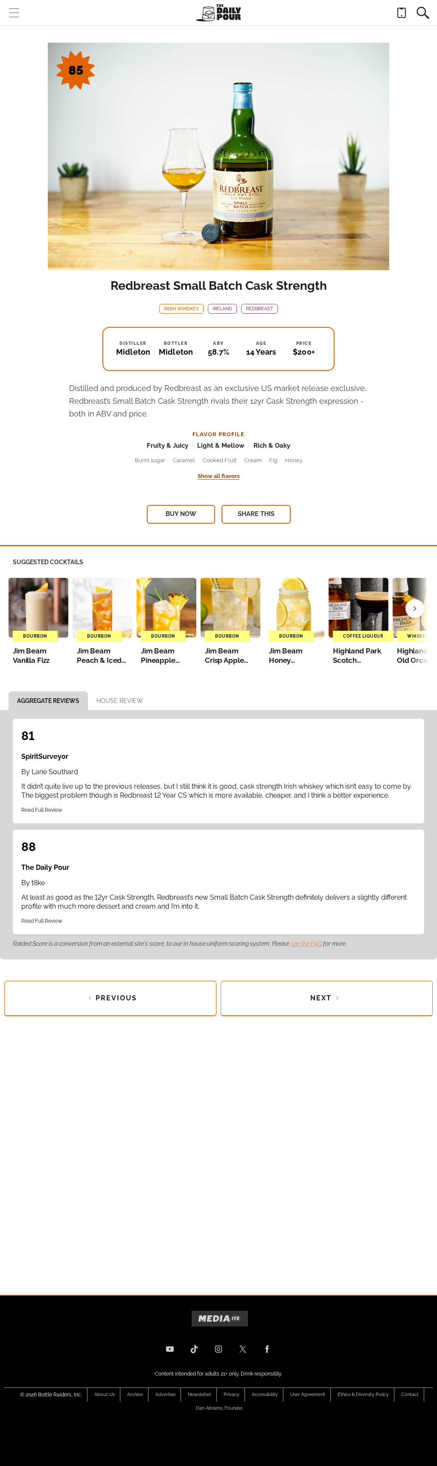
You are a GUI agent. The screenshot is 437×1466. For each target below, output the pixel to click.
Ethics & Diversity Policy (363, 1394)
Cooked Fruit (219, 460)
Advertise (165, 1394)
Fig (273, 460)
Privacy (231, 1394)
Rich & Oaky (271, 445)
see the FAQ (306, 943)
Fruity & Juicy (167, 445)
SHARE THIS (256, 514)
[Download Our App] (401, 13)
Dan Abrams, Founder (219, 1408)
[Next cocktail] (414, 608)
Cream (253, 460)
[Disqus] (218, 1148)
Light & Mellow (221, 445)
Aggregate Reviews (48, 700)
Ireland (222, 309)
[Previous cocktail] (22, 608)
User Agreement (307, 1394)
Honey (294, 460)
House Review (119, 700)
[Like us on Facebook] (267, 1349)
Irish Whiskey (181, 309)
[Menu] (14, 12)
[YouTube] (169, 1349)
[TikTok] (194, 1349)
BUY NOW (181, 514)
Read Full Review (41, 810)
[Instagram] (218, 1349)
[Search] (423, 12)
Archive (135, 1394)
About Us (104, 1394)
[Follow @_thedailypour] (242, 1349)
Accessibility (265, 1394)
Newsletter (199, 1394)
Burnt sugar (150, 460)
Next (321, 998)
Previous (116, 998)
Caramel (184, 460)
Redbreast (259, 309)
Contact (410, 1394)
